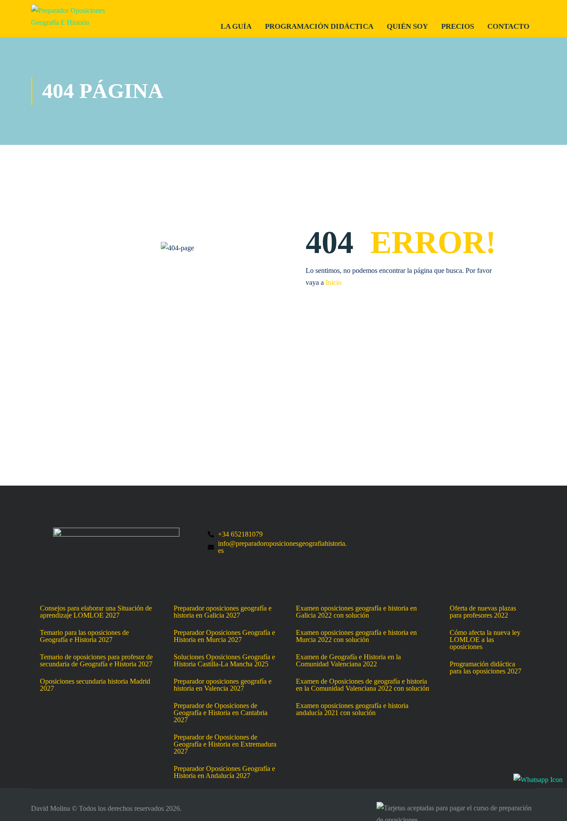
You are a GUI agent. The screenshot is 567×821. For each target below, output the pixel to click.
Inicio (334, 282)
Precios (457, 26)
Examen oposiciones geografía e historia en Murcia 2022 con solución (356, 636)
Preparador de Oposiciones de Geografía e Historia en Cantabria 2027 (221, 713)
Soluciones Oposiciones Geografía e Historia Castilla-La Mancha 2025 (224, 661)
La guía (236, 26)
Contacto (508, 26)
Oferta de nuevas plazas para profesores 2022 (483, 612)
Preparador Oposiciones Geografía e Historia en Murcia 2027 (224, 636)
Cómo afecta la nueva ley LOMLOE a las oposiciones (485, 639)
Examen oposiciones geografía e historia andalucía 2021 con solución (352, 709)
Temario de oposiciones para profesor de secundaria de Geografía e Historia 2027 (96, 661)
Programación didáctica (319, 26)
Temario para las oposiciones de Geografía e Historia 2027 (84, 636)
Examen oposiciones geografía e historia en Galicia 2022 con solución (356, 612)
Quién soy (407, 26)
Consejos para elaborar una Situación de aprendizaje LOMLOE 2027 (96, 612)
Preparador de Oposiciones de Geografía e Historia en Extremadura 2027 (225, 744)
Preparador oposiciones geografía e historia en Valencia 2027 (223, 685)
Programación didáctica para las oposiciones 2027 (485, 668)
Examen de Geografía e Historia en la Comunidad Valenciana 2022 (348, 661)
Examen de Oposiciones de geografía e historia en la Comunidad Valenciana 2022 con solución (362, 685)
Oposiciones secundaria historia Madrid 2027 (95, 685)
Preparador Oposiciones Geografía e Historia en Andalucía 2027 (224, 772)
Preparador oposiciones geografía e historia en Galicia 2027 (223, 612)
